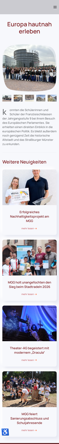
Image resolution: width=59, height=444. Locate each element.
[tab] (6, 98)
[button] (55, 7)
